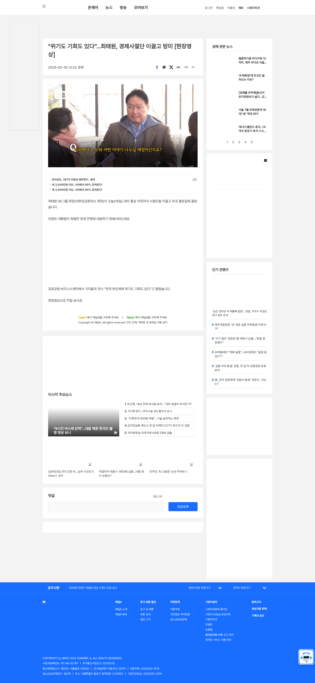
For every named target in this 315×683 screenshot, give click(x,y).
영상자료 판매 (259, 608)
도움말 (209, 629)
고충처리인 (211, 619)
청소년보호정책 (178, 619)
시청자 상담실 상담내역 (218, 614)
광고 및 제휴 (147, 609)
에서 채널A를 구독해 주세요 (99, 317)
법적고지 (256, 602)
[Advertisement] (239, 518)
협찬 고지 (145, 619)
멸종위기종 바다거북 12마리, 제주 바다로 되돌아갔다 (252, 62)
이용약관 (175, 609)
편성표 (220, 8)
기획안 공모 (258, 615)
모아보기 (141, 7)
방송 (123, 7)
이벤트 (209, 624)
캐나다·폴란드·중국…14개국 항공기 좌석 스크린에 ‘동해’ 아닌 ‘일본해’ (252, 131)
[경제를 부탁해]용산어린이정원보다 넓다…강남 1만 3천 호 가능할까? (252, 97)
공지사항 (53, 588)
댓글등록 (183, 506)
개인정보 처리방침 (180, 614)
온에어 (93, 7)
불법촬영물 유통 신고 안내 (219, 634)
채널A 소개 (121, 609)
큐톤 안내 (145, 614)
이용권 (231, 8)
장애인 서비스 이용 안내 (218, 640)
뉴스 (109, 7)
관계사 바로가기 (241, 587)
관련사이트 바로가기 (199, 587)
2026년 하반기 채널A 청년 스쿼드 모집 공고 (93, 587)
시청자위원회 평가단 (216, 609)
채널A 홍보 (121, 614)
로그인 (209, 8)
